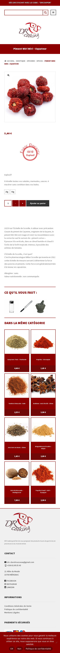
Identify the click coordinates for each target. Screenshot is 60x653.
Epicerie (31, 61)
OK (11, 649)
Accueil (10, 61)
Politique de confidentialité (16, 609)
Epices (40, 61)
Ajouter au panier (38, 203)
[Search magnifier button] (45, 12)
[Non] (56, 642)
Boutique (20, 61)
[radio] (6, 192)
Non (19, 649)
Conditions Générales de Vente (17, 606)
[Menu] (53, 12)
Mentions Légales (12, 612)
